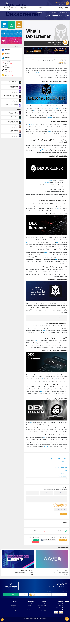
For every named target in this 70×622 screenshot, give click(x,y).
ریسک (54, 394)
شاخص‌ (42, 391)
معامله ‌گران (54, 129)
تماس (16, 7)
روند (31, 422)
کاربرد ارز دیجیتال (63, 464)
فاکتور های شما (13, 607)
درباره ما (12, 8)
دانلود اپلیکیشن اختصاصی (41, 605)
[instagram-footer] (57, 612)
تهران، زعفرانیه (59, 604)
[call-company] (9, 7)
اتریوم (34, 110)
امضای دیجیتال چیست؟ (62, 473)
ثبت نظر (63, 514)
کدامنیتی (33, 592)
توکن (54, 110)
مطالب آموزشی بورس (30, 604)
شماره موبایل (48, 592)
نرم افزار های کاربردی (42, 607)
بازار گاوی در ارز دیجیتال (62, 479)
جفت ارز (49, 185)
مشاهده (66, 574)
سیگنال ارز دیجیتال (40, 8)
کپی (42, 539)
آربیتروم (42, 379)
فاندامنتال (46, 447)
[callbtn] (2, 619)
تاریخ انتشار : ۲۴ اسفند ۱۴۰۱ (65, 569)
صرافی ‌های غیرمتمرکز (54, 108)
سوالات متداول (43, 604)
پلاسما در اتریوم (64, 461)
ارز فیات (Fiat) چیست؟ (63, 470)
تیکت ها (15, 610)
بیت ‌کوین (58, 242)
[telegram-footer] (62, 612)
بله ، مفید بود (35, 539)
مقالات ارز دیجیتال (61, 12)
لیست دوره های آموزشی (30, 605)
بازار (58, 208)
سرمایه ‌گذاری (43, 150)
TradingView (46, 182)
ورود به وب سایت (13, 604)
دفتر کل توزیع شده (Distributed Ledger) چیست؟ (57, 458)
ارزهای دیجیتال (43, 106)
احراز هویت (51, 180)
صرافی (45, 252)
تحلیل (55, 187)
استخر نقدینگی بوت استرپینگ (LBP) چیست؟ (60, 571)
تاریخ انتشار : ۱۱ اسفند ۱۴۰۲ (31, 569)
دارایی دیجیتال (32, 124)
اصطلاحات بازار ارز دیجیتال (52, 12)
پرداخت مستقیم (13, 609)
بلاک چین (55, 379)
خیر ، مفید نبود (35, 541)
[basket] (7, 7)
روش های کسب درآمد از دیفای (28, 571)
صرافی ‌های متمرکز (30, 242)
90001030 (11, 586)
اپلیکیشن (25, 7)
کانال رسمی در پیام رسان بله (41, 610)
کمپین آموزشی (21, 8)
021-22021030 (58, 605)
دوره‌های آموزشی (61, 8)
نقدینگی (49, 131)
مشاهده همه (3, 46)
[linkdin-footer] (55, 612)
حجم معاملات (49, 117)
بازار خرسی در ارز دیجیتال (62, 476)
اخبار (34, 9)
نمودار (56, 259)
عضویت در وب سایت (13, 605)
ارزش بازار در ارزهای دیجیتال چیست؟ (60, 467)
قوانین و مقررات (43, 609)
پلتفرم (44, 330)
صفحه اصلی (66, 8)
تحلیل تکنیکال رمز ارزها (30, 609)
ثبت (18, 592)
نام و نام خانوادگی (64, 592)
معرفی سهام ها (31, 607)
